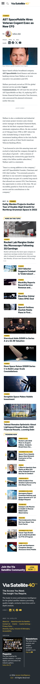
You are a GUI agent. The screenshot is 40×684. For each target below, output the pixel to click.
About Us (6, 621)
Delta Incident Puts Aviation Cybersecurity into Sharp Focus (27, 483)
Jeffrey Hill (16, 34)
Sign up (28, 652)
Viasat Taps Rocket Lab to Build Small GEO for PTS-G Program (27, 535)
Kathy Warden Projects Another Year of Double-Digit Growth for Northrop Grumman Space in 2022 (20, 207)
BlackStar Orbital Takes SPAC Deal (26, 297)
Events (14, 624)
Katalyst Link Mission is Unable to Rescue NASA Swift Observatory (27, 510)
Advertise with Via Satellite (20, 621)
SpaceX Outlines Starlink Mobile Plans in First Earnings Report (26, 310)
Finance (6, 16)
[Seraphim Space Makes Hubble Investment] (20, 384)
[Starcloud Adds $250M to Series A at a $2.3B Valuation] (20, 326)
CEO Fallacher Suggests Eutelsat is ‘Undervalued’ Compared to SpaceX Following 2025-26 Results (27, 271)
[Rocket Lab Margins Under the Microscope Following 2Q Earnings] (20, 229)
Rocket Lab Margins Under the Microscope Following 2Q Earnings (19, 245)
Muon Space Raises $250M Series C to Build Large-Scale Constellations (19, 369)
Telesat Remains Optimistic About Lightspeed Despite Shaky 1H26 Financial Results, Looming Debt (20, 427)
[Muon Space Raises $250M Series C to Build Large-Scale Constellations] (20, 353)
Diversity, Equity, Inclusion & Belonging (16, 629)
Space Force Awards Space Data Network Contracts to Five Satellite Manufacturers (26, 457)
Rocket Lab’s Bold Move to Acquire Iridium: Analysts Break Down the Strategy (25, 444)
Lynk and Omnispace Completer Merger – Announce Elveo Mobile (27, 547)
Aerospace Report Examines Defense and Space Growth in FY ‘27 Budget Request (27, 496)
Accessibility (7, 631)
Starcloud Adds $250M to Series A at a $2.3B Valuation (19, 339)
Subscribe (6, 665)
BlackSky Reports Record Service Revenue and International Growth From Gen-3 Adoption (26, 285)
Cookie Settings (24, 624)
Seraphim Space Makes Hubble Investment (18, 397)
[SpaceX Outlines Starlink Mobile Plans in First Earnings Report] (10, 307)
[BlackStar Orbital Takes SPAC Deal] (10, 296)
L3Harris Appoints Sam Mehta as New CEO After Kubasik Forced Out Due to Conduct (27, 470)
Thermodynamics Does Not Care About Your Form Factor (27, 522)
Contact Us (6, 624)
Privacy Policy (7, 626)
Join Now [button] (31, 568)
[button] (3, 3)
